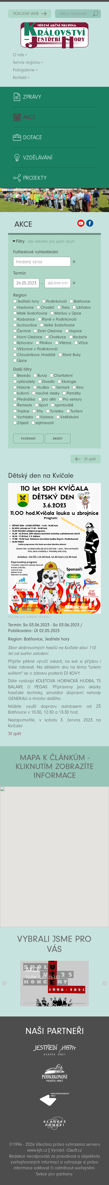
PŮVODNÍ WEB (26, 13)
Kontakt (19, 77)
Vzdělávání (37, 157)
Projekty (34, 178)
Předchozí (4, 983)
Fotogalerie (24, 70)
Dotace (32, 137)
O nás (18, 54)
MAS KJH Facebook (89, 223)
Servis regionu (26, 62)
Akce (29, 117)
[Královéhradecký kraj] (54, 1096)
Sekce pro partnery (54, 1174)
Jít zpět (90, 459)
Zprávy (32, 97)
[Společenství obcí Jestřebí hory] (54, 1046)
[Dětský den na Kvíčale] (54, 612)
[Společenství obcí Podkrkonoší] (54, 1071)
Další (104, 983)
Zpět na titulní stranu (54, 35)
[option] (54, 983)
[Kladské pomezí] (54, 1121)
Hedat (95, 13)
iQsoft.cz (74, 1150)
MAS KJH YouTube (80, 223)
